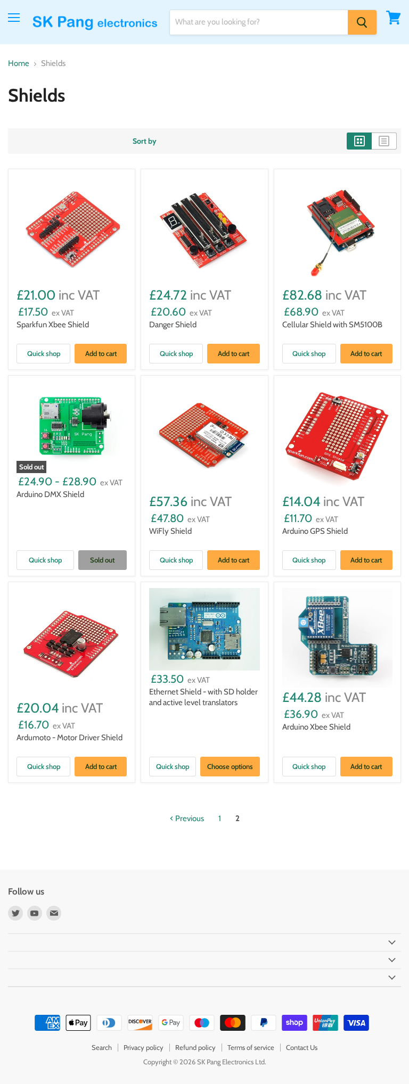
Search (102, 1047)
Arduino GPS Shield (315, 531)
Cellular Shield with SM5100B (332, 324)
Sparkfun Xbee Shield (53, 324)
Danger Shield (173, 324)
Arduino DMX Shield (50, 494)
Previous (189, 818)
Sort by (145, 141)
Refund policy (195, 1047)
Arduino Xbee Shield (316, 727)
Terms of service (250, 1047)
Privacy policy (143, 1047)
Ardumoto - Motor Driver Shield (69, 737)
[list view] (384, 141)
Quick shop (43, 353)
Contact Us (301, 1047)
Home (18, 63)
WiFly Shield (170, 531)
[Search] (362, 22)
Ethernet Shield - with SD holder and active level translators (203, 697)
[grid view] (359, 141)
